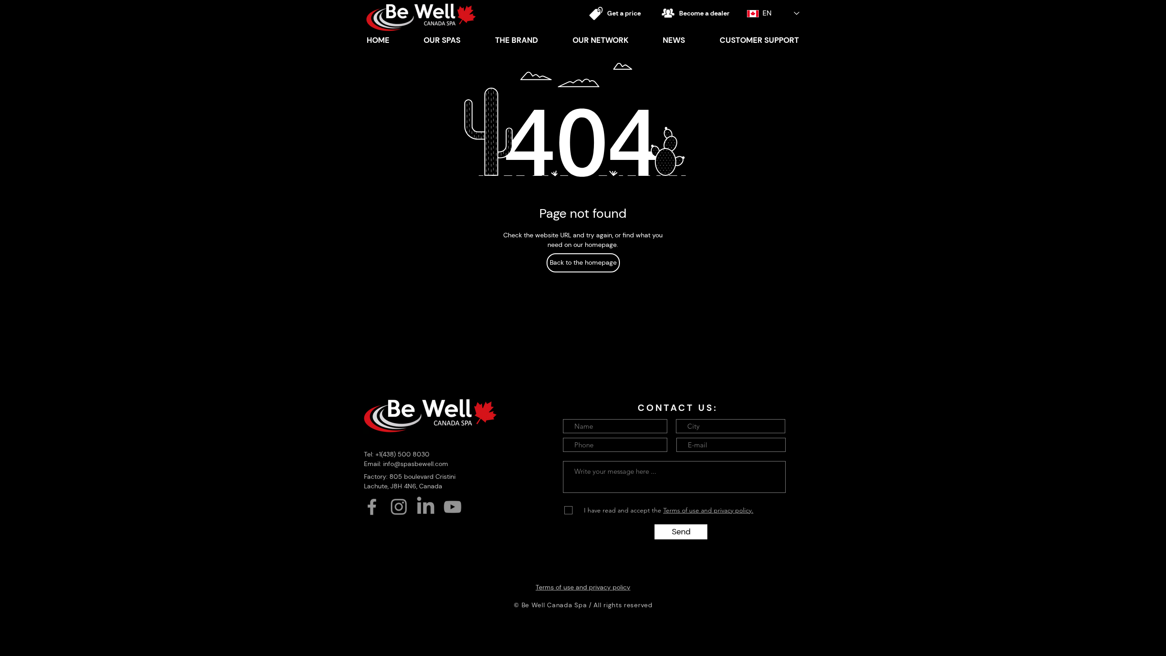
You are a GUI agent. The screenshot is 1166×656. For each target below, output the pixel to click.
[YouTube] (452, 507)
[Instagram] (398, 507)
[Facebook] (372, 507)
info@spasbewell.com (415, 464)
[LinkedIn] (425, 507)
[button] (516, 40)
